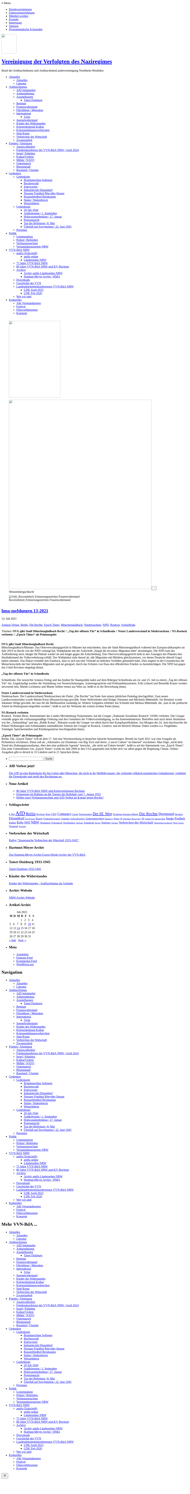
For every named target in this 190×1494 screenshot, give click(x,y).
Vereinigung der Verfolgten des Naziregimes (56, 61)
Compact (64, 814)
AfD (20, 813)
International (23, 113)
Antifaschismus (18, 86)
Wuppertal (13, 826)
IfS (143, 819)
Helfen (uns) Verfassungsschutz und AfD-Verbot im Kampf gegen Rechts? (60, 797)
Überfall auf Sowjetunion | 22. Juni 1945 (47, 226)
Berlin (24, 624)
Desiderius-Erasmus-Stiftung (125, 814)
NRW (35, 822)
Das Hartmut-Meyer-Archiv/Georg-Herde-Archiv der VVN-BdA (47, 854)
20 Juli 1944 (31, 210)
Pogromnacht (31, 220)
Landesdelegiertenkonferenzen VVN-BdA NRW (45, 286)
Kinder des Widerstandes (30, 123)
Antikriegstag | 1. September (40, 213)
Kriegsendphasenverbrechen (33, 130)
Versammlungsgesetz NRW (32, 246)
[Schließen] (4, 1475)
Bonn (48, 814)
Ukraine (114, 823)
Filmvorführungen (27, 309)
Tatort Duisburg (33, 100)
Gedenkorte (23, 176)
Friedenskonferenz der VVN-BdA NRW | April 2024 (47, 150)
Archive (21, 269)
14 (18, 928)
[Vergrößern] (154, 588)
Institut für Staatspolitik (155, 819)
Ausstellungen (24, 96)
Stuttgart (105, 822)
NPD (106, 624)
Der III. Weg (102, 814)
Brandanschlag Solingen (38, 180)
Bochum (40, 814)
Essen (39, 818)
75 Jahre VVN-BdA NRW (32, 263)
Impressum (15, 22)
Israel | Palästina (25, 153)
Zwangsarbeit (24, 140)
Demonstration (85, 814)
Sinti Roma (23, 133)
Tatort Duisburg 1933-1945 (25, 869)
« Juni (12, 940)
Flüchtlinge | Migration (29, 110)
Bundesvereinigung (20, 9)
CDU (54, 814)
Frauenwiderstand (26, 106)
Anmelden (22, 954)
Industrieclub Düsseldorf (38, 190)
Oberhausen (45, 823)
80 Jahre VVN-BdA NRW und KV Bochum (42, 266)
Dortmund (166, 814)
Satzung (13, 26)
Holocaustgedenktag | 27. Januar (43, 216)
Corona (75, 814)
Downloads (23, 279)
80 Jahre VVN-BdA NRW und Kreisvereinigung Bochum (50, 790)
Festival (20, 306)
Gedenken (15, 173)
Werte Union (178, 823)
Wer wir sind (23, 296)
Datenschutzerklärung (22, 12)
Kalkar (12, 822)
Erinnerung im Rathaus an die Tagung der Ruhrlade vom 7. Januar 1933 (58, 794)
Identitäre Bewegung (132, 819)
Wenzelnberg (31, 203)
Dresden (179, 814)
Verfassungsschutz (27, 243)
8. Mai (12, 814)
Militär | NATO (25, 160)
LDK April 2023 (33, 289)
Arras (27, 116)
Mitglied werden (18, 16)
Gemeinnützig (24, 236)
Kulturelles (15, 299)
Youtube (22, 826)
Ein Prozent (30, 819)
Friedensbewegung (51, 819)
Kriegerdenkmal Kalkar (30, 126)
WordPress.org (25, 964)
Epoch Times (51, 624)
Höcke (116, 819)
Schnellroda (128, 624)
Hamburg (109, 819)
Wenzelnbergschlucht (163, 823)
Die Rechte (35, 624)
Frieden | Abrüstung (20, 143)
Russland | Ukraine (27, 170)
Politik (13, 233)
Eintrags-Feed (24, 957)
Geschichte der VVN (28, 283)
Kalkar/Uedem (25, 156)
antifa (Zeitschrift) (26, 253)
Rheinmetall (23, 166)
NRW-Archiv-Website (22, 897)
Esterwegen (30, 186)
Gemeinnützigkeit (95, 818)
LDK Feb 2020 (33, 293)
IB (121, 819)
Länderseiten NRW (35, 259)
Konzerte (21, 313)
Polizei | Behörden (27, 239)
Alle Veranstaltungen (28, 303)
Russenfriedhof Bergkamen (40, 196)
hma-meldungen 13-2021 (24, 610)
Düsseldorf (16, 818)
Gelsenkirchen (77, 818)
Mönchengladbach (72, 624)
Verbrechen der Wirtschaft (31, 136)
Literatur (21, 83)
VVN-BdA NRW (19, 249)
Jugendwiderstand (26, 120)
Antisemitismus (25, 93)
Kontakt (13, 19)
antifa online (31, 256)
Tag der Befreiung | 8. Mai (39, 223)
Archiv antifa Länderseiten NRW (43, 273)
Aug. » (22, 940)
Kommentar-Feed (26, 961)
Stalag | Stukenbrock (36, 200)
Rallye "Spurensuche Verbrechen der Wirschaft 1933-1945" (44, 840)
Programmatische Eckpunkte (25, 29)
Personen (21, 229)
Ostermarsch (23, 163)
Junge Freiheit (175, 818)
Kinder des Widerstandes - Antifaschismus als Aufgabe (41, 883)
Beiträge (21, 103)
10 (29, 924)
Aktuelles (14, 76)
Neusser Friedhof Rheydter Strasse (44, 193)
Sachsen (79, 823)
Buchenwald (31, 183)
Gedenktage (23, 206)
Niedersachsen (92, 624)
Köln (20, 822)
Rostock (115, 624)
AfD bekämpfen (25, 90)
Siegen (98, 823)
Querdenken (69, 822)
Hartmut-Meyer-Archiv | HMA (42, 276)
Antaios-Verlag (10, 624)
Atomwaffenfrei (25, 146)
